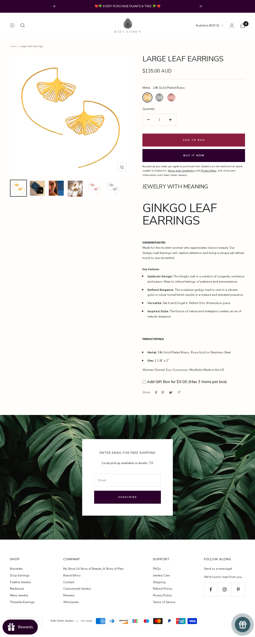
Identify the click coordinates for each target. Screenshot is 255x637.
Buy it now (193, 155)
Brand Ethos (72, 575)
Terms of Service (164, 602)
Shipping (159, 582)
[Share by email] (179, 392)
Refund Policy (162, 589)
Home (13, 46)
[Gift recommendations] (243, 625)
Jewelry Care (161, 575)
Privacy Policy (162, 595)
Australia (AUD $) (207, 25)
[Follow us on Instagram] (224, 589)
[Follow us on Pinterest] (238, 589)
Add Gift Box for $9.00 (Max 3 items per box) (187, 382)
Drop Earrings (20, 575)
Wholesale (71, 602)
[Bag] (242, 25)
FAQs (157, 569)
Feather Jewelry (20, 582)
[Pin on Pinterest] (163, 392)
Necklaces (17, 589)
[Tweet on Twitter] (171, 392)
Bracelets (16, 569)
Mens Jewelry (19, 595)
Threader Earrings (22, 602)
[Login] (232, 25)
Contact (68, 582)
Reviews (69, 595)
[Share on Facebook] (156, 392)
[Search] (22, 25)
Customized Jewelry (77, 589)
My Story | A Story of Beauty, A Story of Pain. (93, 569)
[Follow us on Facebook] (211, 589)
